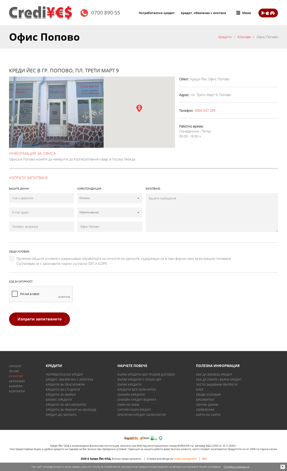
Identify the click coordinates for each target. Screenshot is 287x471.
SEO (204, 458)
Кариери (15, 386)
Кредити (225, 37)
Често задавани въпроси (216, 384)
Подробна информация (236, 466)
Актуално (17, 381)
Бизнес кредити (59, 400)
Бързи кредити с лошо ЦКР (139, 379)
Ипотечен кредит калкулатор (141, 415)
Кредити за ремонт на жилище (71, 410)
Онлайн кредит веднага (136, 400)
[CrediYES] (40, 13)
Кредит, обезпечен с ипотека (203, 13)
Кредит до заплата (61, 415)
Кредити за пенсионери (65, 384)
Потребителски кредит (157, 13)
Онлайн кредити (131, 395)
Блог (200, 390)
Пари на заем (128, 405)
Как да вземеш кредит (214, 374)
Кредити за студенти (63, 390)
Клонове (244, 37)
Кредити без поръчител (136, 390)
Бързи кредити (129, 384)
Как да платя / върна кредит (219, 379)
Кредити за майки (61, 395)
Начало (15, 366)
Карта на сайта (208, 415)
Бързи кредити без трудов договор (146, 374)
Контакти (17, 391)
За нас (14, 371)
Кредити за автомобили (66, 405)
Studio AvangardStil (185, 458)
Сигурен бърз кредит (134, 410)
